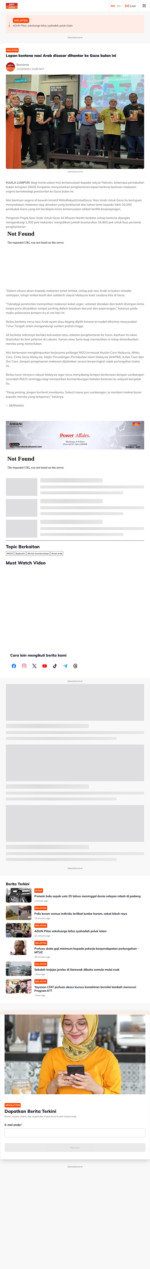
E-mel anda (13, 1125)
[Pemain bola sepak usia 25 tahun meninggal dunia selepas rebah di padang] (18, 895)
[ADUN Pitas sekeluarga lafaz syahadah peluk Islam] (18, 930)
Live (133, 6)
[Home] (12, 6)
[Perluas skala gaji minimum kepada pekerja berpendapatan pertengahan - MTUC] (18, 947)
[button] (9, 22)
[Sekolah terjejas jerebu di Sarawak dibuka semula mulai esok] (18, 968)
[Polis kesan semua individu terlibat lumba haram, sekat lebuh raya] (18, 912)
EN (118, 6)
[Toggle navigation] (144, 6)
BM (113, 6)
